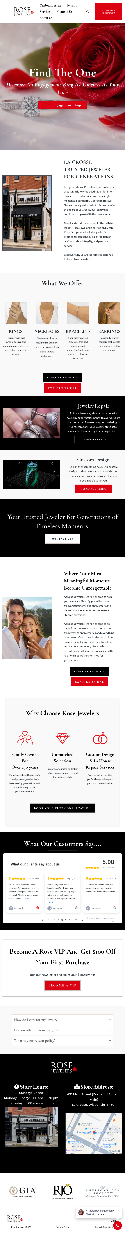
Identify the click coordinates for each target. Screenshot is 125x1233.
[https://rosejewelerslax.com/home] (22, 12)
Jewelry (72, 5)
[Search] (87, 11)
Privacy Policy (62, 1228)
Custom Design (50, 5)
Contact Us (65, 11)
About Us (46, 18)
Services (45, 11)
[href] (94, 1134)
